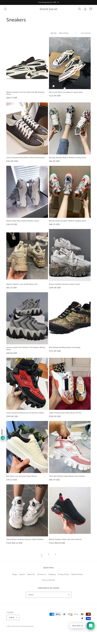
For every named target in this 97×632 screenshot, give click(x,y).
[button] (5, 9)
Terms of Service (48, 580)
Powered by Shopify (26, 626)
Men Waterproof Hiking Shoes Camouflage (64, 347)
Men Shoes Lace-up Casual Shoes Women (21, 476)
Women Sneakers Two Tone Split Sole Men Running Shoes (25, 93)
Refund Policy (77, 574)
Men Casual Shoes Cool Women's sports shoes (66, 92)
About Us (31, 574)
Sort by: (54, 33)
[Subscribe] (68, 595)
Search (22, 574)
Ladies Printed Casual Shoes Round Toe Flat (65, 413)
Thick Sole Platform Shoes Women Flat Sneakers (67, 476)
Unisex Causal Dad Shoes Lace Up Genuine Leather (25, 413)
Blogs (15, 574)
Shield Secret (15, 626)
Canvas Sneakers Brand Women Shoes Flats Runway (25, 158)
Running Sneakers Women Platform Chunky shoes (67, 158)
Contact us (41, 574)
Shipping (52, 574)
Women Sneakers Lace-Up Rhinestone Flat (22, 284)
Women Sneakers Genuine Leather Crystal (64, 284)
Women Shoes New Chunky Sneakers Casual (22, 221)
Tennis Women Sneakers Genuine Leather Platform (25, 539)
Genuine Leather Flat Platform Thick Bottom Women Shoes (25, 348)
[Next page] (55, 554)
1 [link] (41, 554)
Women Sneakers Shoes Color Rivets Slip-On (65, 539)
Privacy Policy (63, 574)
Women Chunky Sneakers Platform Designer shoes (67, 221)
